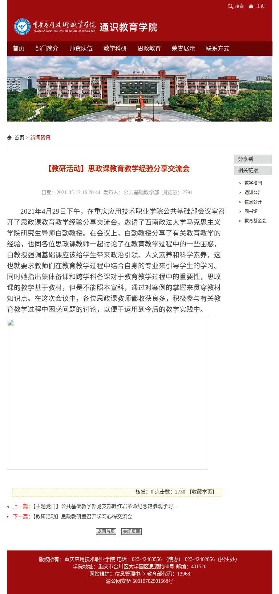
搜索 (239, 6)
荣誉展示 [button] (183, 48)
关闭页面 (131, 531)
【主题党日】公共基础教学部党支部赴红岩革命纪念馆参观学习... (105, 506)
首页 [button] (18, 48)
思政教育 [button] (149, 48)
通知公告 (253, 192)
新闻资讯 (40, 137)
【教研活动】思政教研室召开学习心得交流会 (82, 516)
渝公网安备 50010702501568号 (139, 581)
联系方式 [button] (217, 48)
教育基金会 (255, 221)
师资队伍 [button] (81, 48)
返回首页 (106, 531)
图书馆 (251, 211)
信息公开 (253, 202)
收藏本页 (202, 492)
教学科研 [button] (115, 48)
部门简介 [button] (46, 48)
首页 (19, 137)
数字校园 (253, 183)
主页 (260, 6)
